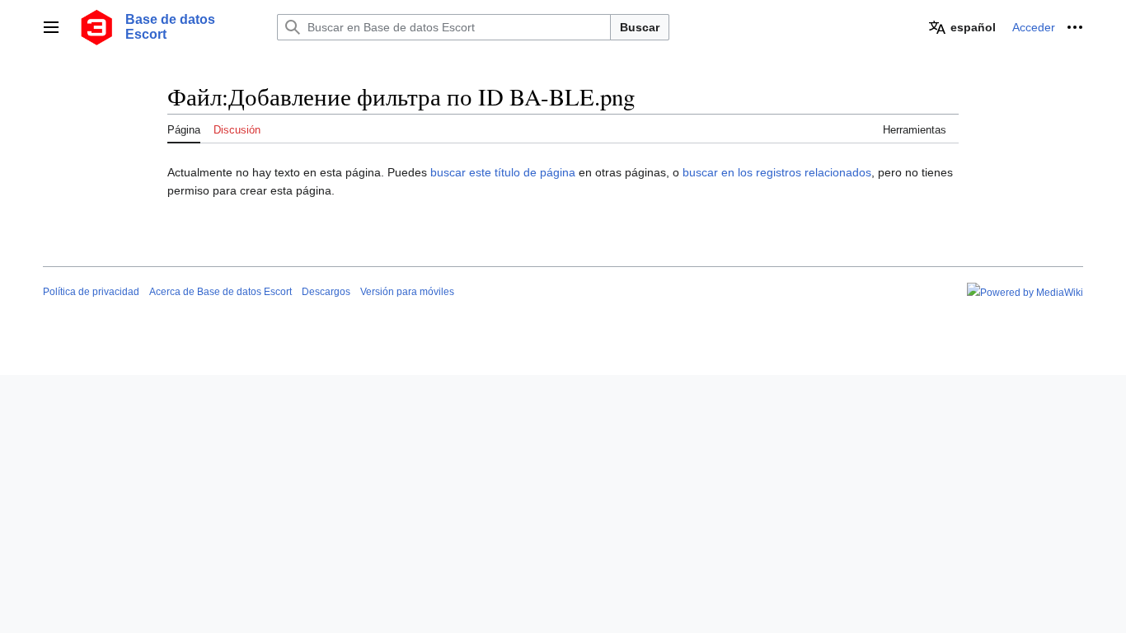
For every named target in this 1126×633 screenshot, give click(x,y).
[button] (51, 27)
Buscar (639, 27)
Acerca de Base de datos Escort (220, 292)
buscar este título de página (502, 172)
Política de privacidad (91, 292)
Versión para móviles (407, 292)
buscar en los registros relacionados (777, 172)
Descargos (326, 292)
